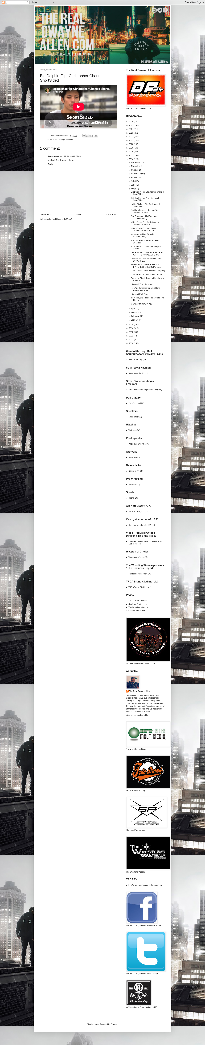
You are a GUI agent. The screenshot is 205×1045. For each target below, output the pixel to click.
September (136, 174)
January (135, 320)
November (136, 166)
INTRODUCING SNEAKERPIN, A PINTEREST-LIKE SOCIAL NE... (146, 265)
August (134, 177)
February (135, 316)
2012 (131, 336)
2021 (131, 140)
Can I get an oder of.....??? (139, 525)
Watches (132, 430)
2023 (131, 133)
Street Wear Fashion (137, 373)
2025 (131, 125)
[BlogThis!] (87, 135)
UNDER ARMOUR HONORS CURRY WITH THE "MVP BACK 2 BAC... (147, 253)
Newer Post (46, 214)
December (136, 162)
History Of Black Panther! (141, 284)
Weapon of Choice (136, 557)
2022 (131, 137)
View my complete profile (137, 715)
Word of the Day (135, 360)
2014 (131, 328)
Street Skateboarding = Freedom (60, 139)
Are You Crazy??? (136, 511)
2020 (131, 144)
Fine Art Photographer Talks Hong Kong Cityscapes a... (145, 289)
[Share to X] (90, 135)
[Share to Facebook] (93, 135)
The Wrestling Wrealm (138, 607)
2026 (131, 122)
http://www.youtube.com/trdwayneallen (145, 885)
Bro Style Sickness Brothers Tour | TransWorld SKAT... (145, 211)
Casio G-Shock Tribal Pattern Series (146, 274)
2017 (131, 155)
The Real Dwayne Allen (139, 691)
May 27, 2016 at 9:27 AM (70, 156)
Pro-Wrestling (134, 484)
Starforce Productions (137, 604)
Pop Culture (133, 403)
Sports (131, 498)
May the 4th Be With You (141, 304)
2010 (131, 343)
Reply (50, 164)
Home (78, 214)
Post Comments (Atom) (62, 219)
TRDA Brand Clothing (137, 587)
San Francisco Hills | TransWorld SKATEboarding (145, 217)
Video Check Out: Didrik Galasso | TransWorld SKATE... (145, 223)
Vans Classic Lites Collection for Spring (148, 271)
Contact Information (136, 611)
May (133, 189)
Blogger (114, 1024)
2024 (131, 129)
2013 (131, 332)
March (134, 312)
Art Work (132, 457)
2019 (131, 148)
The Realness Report (137, 574)
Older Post (111, 214)
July (133, 181)
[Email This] (84, 135)
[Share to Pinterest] (96, 135)
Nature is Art (133, 471)
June (133, 185)
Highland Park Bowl (139, 294)
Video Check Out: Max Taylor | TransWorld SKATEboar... (144, 229)
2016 (131, 159)
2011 (131, 340)
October (135, 170)
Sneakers (132, 417)
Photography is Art (136, 444)
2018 (131, 152)
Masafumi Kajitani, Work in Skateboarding (142, 235)
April (133, 308)
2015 (131, 324)
